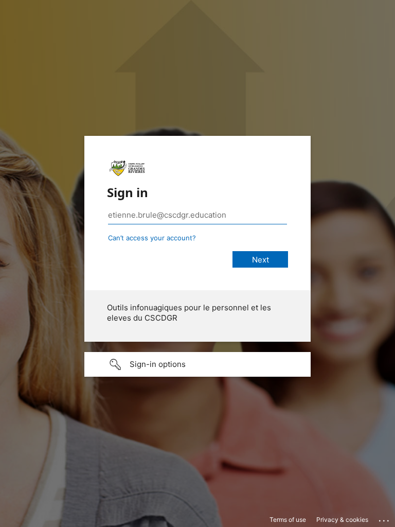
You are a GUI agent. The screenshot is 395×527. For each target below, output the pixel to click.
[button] (197, 364)
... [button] (385, 518)
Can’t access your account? (152, 238)
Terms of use (288, 519)
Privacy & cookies (342, 519)
